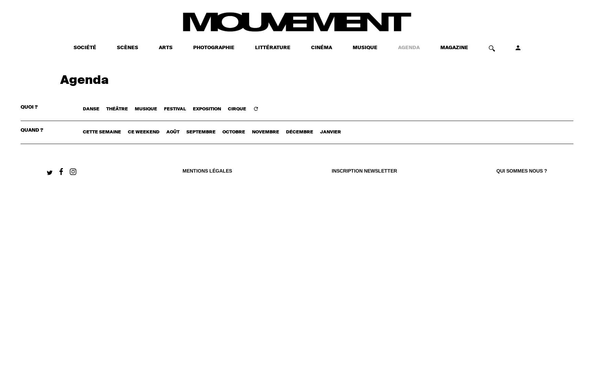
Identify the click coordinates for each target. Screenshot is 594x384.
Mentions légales (207, 171)
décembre (299, 132)
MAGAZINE (454, 47)
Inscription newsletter (364, 171)
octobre (233, 132)
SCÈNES (127, 47)
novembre (265, 132)
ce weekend (144, 132)
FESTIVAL (175, 109)
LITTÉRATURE (272, 47)
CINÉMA (321, 47)
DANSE (91, 109)
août (172, 132)
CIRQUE (237, 109)
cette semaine (102, 132)
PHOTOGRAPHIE (213, 47)
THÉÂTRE (117, 109)
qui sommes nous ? (521, 171)
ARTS (166, 47)
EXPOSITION (207, 109)
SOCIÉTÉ (85, 47)
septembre (201, 132)
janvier (330, 132)
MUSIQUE (365, 47)
